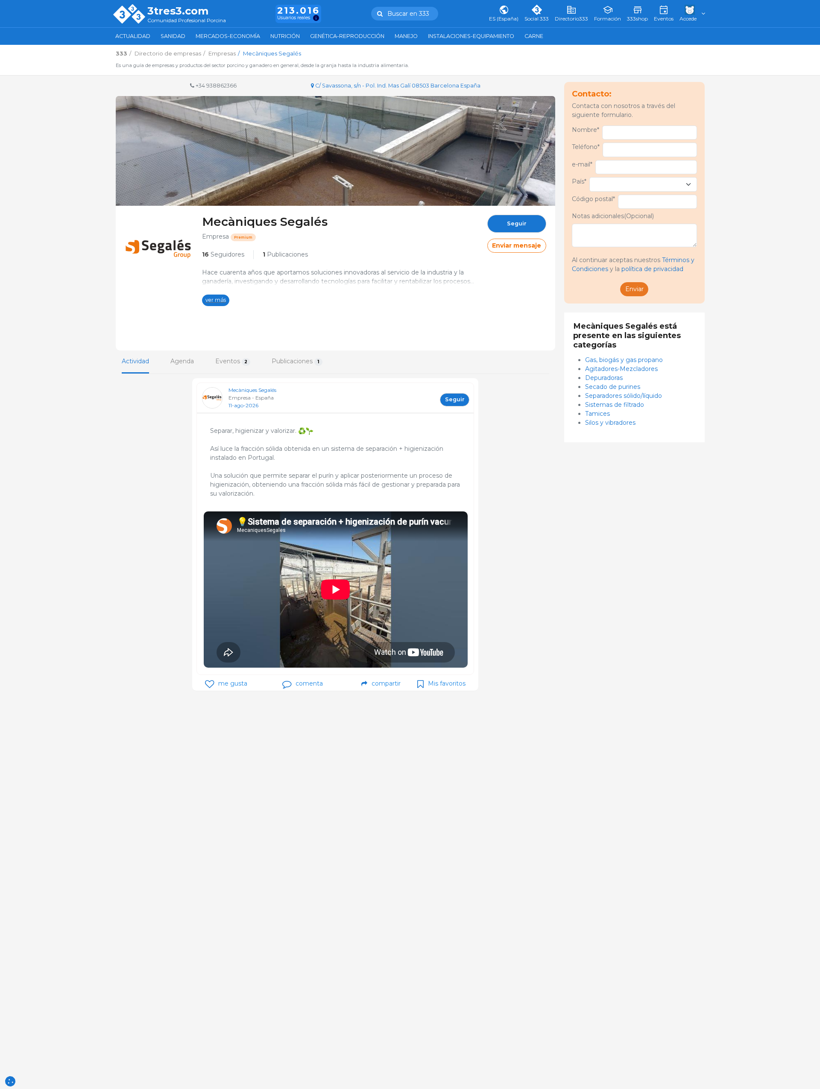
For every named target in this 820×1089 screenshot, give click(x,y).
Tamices (597, 413)
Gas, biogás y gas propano (624, 360)
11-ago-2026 (243, 405)
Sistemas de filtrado (615, 405)
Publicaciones (285, 254)
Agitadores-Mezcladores (621, 369)
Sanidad (173, 36)
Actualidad (132, 36)
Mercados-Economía (228, 36)
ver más (215, 300)
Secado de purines (613, 387)
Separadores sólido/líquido (624, 396)
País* (579, 181)
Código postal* (593, 199)
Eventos (231, 361)
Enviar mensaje (516, 245)
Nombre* (585, 130)
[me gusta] (209, 684)
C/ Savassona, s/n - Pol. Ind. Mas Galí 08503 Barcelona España (397, 85)
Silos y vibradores (610, 422)
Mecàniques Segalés (252, 390)
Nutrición (285, 36)
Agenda (182, 361)
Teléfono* (586, 147)
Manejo (406, 36)
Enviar (634, 289)
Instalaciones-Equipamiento (471, 36)
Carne (533, 36)
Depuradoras (604, 378)
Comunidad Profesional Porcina (186, 20)
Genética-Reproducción (347, 36)
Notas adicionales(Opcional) (613, 216)
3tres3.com (177, 11)
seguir (517, 223)
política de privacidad (652, 269)
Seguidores (223, 254)
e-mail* (582, 164)
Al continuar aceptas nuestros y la (633, 264)
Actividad (135, 361)
